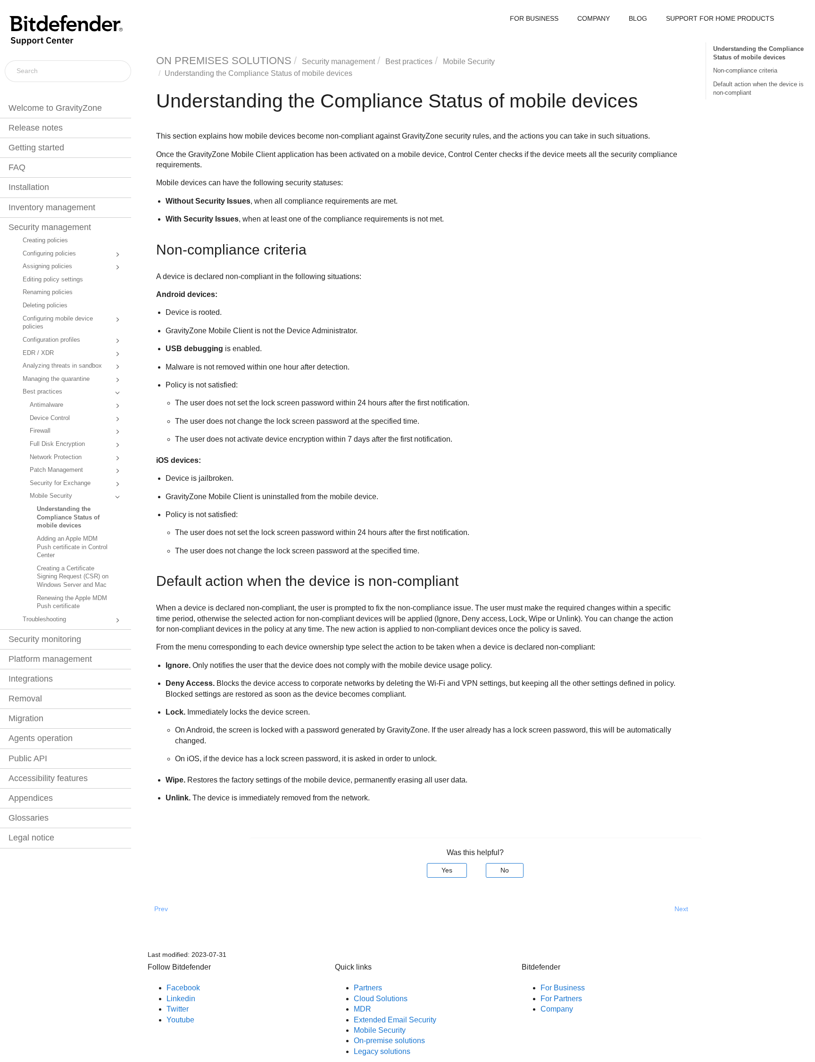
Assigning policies (47, 266)
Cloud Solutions (381, 999)
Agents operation (40, 738)
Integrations (30, 678)
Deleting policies (45, 305)
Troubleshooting (44, 619)
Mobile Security (51, 496)
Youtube (180, 1020)
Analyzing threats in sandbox (62, 365)
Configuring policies (49, 253)
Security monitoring (44, 639)
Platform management (50, 659)
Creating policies (45, 240)
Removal (25, 698)
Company (557, 1009)
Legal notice (31, 837)
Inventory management (51, 207)
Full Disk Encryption (57, 444)
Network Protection (56, 457)
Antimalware (46, 405)
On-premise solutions (389, 1041)
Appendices (30, 798)
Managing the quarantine (56, 379)
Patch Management (56, 470)
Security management (49, 227)
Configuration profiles (51, 340)
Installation (28, 187)
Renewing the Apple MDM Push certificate (72, 602)
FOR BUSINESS (534, 18)
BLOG (638, 18)
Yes (446, 870)
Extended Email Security (395, 1020)
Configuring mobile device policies (58, 322)
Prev (161, 909)
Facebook (183, 988)
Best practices (42, 391)
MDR (362, 1009)
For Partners (561, 999)
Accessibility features (48, 778)
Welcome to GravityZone (55, 108)
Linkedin (180, 999)
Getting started (36, 147)
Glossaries (28, 818)
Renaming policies (48, 292)
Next (681, 909)
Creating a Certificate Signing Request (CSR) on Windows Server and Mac (72, 576)
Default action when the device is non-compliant (758, 88)
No (504, 870)
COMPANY (593, 18)
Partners (368, 988)
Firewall (40, 431)
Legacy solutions (382, 1051)
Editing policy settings (53, 279)
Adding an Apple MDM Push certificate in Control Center (72, 547)
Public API (27, 758)
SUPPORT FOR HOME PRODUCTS (720, 18)
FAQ (16, 167)
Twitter (177, 1009)
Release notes (35, 127)
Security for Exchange (60, 483)
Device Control (50, 418)
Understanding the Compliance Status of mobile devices (68, 517)
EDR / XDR (38, 353)
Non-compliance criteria (745, 70)
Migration (25, 718)
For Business (563, 988)
